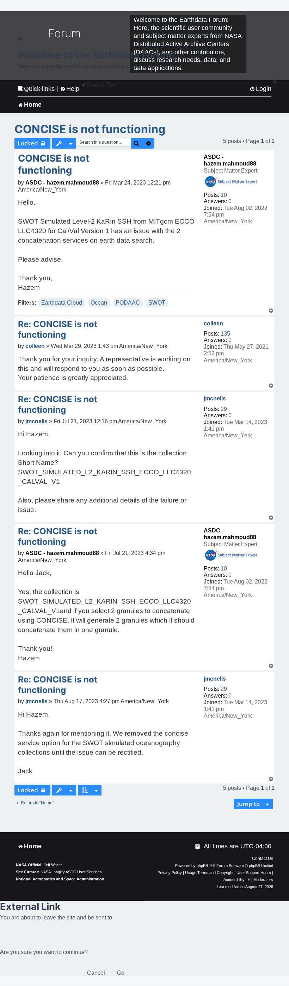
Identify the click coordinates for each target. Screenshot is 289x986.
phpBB (202, 865)
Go (120, 973)
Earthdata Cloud (61, 303)
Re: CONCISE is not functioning (57, 329)
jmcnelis (215, 398)
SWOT (156, 303)
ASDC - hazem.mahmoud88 (62, 183)
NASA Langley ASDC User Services (71, 872)
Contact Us (262, 858)
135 (225, 334)
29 (224, 409)
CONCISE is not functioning (89, 129)
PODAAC (128, 303)
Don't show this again (41, 89)
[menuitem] (198, 846)
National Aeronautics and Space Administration (60, 879)
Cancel (96, 973)
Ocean (99, 303)
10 (224, 195)
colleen (213, 323)
